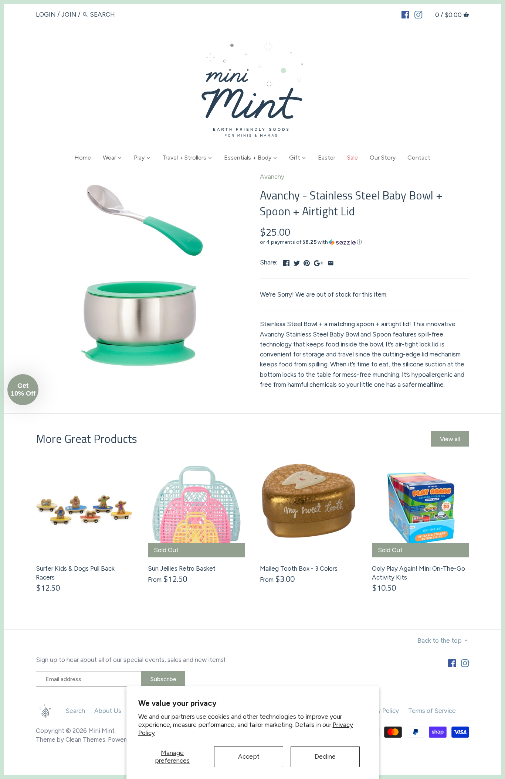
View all (450, 439)
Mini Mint (101, 730)
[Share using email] (331, 261)
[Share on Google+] (318, 261)
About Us (107, 710)
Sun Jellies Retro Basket (182, 568)
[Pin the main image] (307, 261)
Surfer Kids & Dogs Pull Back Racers (75, 573)
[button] (364, 242)
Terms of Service (432, 710)
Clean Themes (85, 739)
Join (69, 14)
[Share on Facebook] (286, 261)
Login (46, 14)
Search (75, 710)
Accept (249, 756)
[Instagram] (418, 14)
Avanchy (272, 176)
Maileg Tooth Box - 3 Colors (299, 568)
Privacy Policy (379, 710)
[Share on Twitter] (297, 261)
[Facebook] (405, 14)
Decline (325, 756)
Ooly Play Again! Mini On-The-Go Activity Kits (418, 573)
